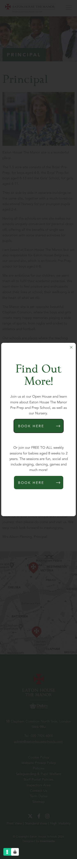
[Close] (71, 347)
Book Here (31, 426)
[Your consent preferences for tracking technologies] (15, 852)
